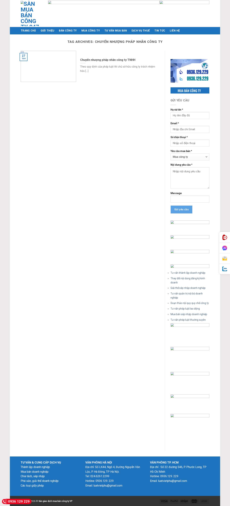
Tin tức (159, 30)
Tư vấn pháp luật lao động (185, 308)
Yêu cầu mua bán (181, 151)
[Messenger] (224, 248)
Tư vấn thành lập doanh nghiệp (188, 272)
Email (175, 123)
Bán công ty (68, 30)
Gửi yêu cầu (181, 209)
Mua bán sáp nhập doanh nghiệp (189, 314)
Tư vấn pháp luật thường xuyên (188, 319)
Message (176, 193)
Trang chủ (28, 30)
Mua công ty (90, 30)
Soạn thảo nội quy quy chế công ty (190, 303)
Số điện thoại (179, 137)
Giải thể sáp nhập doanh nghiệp (188, 287)
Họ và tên (177, 109)
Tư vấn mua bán (115, 30)
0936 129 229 (19, 501)
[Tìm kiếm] (207, 30)
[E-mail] (224, 258)
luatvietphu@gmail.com (107, 485)
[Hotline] (224, 237)
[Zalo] (224, 269)
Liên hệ (175, 30)
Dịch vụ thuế (141, 30)
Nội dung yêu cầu (181, 164)
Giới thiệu (47, 30)
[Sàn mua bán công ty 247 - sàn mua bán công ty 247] (32, 13)
